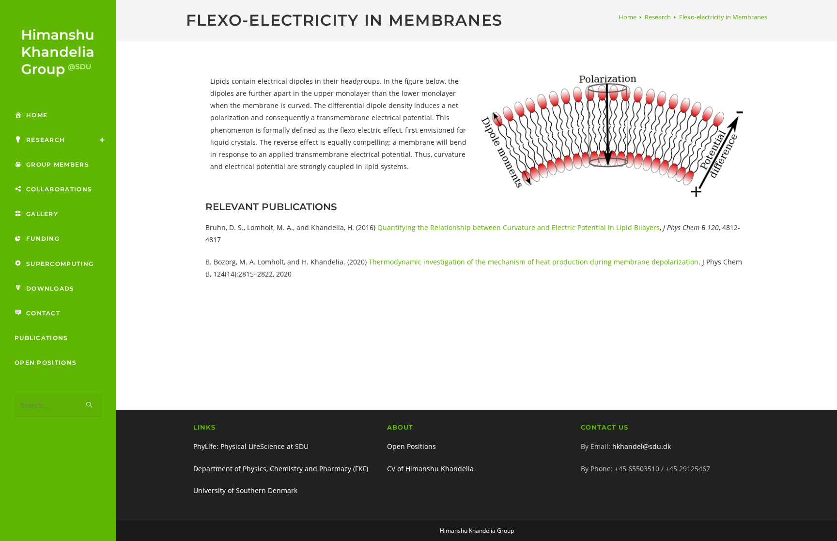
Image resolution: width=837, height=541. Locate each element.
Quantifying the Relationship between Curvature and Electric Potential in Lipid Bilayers (518, 227)
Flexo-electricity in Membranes (723, 17)
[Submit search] (90, 405)
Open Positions (411, 446)
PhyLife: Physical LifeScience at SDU (251, 446)
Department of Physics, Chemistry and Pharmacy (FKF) (280, 468)
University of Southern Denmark (245, 490)
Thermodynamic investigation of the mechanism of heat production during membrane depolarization (533, 261)
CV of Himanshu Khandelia (430, 468)
